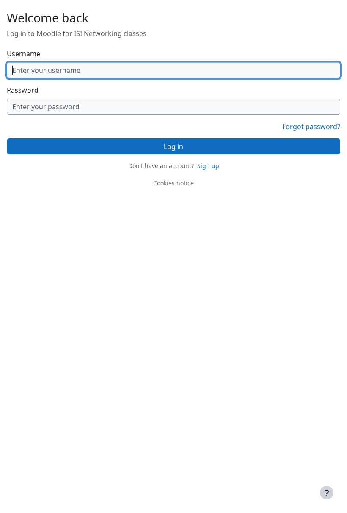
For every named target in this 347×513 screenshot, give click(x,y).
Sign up (208, 166)
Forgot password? (311, 126)
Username (23, 53)
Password (23, 90)
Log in (173, 146)
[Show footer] (326, 492)
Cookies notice (173, 183)
